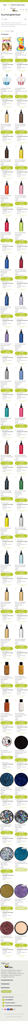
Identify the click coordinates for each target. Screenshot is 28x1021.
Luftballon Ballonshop (11, 1014)
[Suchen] (4, 9)
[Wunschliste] (20, 9)
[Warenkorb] (26, 9)
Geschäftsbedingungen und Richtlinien (14, 1016)
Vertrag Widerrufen (6, 991)
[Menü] (1, 9)
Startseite (2, 31)
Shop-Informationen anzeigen (7, 71)
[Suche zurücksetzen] (25, 19)
